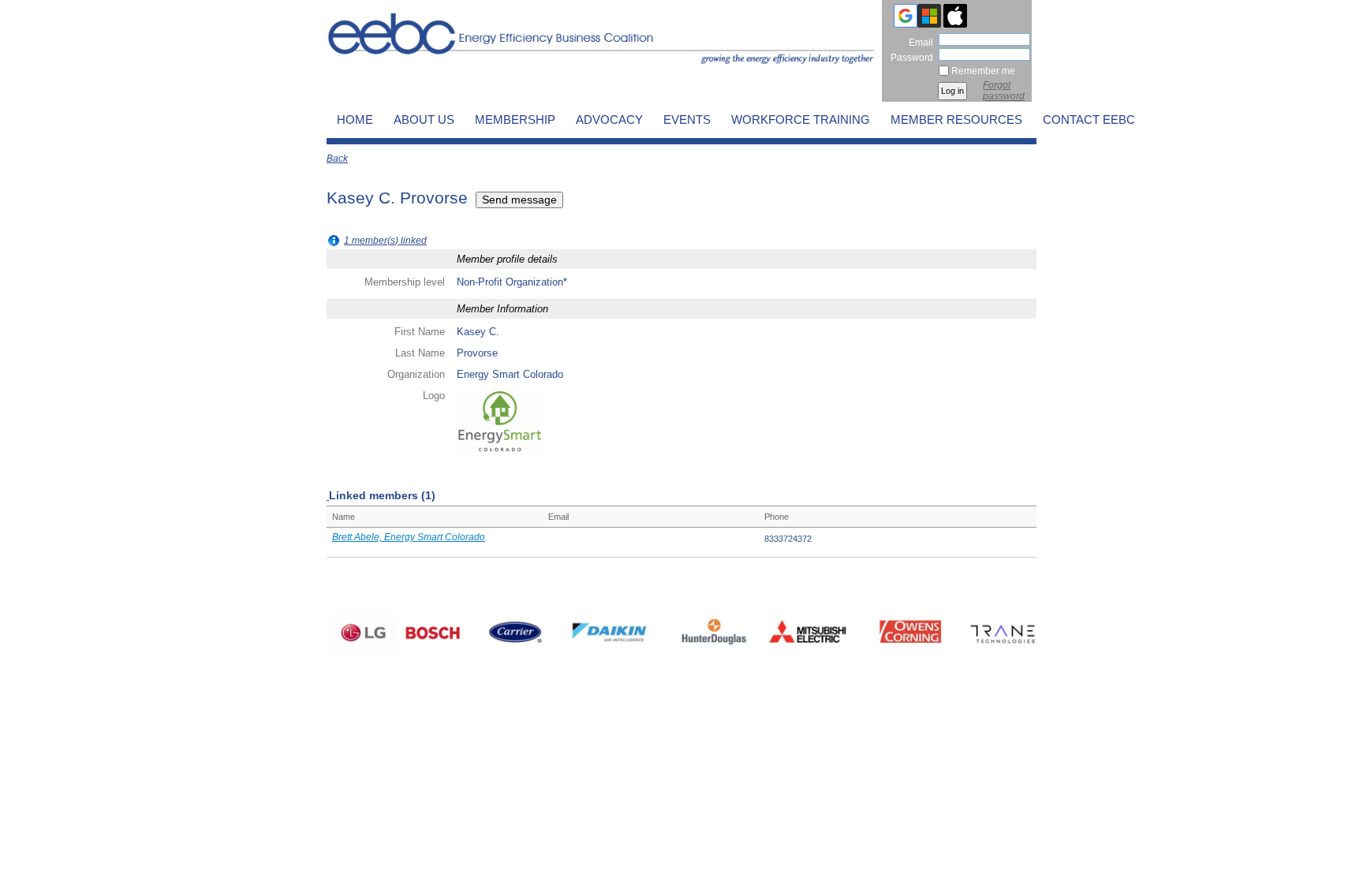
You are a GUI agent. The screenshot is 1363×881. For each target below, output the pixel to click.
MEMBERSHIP (515, 120)
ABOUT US (424, 120)
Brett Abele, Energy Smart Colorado (408, 537)
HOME (355, 120)
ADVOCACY (609, 120)
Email (917, 42)
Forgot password (1004, 91)
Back (337, 158)
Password (908, 57)
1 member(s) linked (385, 240)
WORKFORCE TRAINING (800, 120)
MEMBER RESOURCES (956, 120)
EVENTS (687, 120)
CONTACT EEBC (1089, 120)
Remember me (983, 71)
